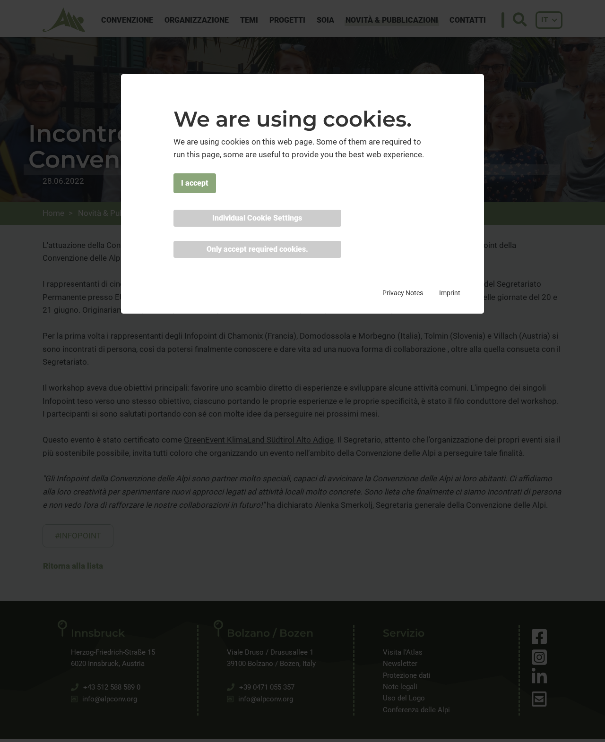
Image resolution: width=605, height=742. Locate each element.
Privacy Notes (402, 293)
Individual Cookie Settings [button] (257, 217)
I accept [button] (194, 183)
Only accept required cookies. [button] (257, 249)
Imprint (449, 293)
